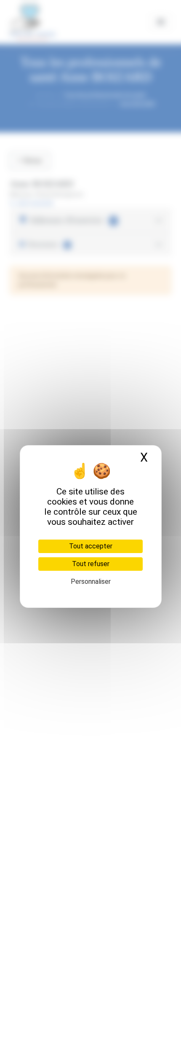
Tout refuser (90, 564)
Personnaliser (91, 582)
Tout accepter (90, 546)
